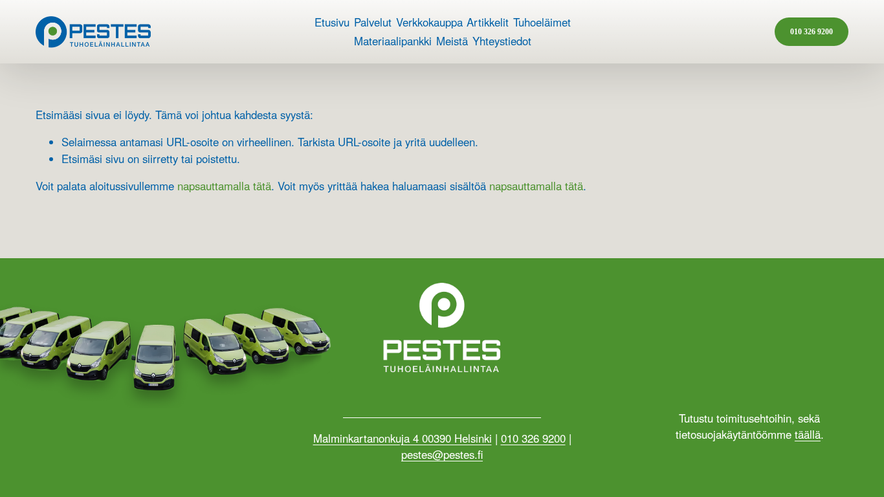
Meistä (452, 41)
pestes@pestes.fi (442, 454)
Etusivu (332, 22)
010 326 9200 (811, 31)
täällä (808, 434)
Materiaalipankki (393, 41)
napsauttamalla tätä (224, 185)
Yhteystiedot (501, 41)
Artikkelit (488, 22)
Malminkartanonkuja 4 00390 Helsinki (402, 438)
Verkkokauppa (429, 22)
